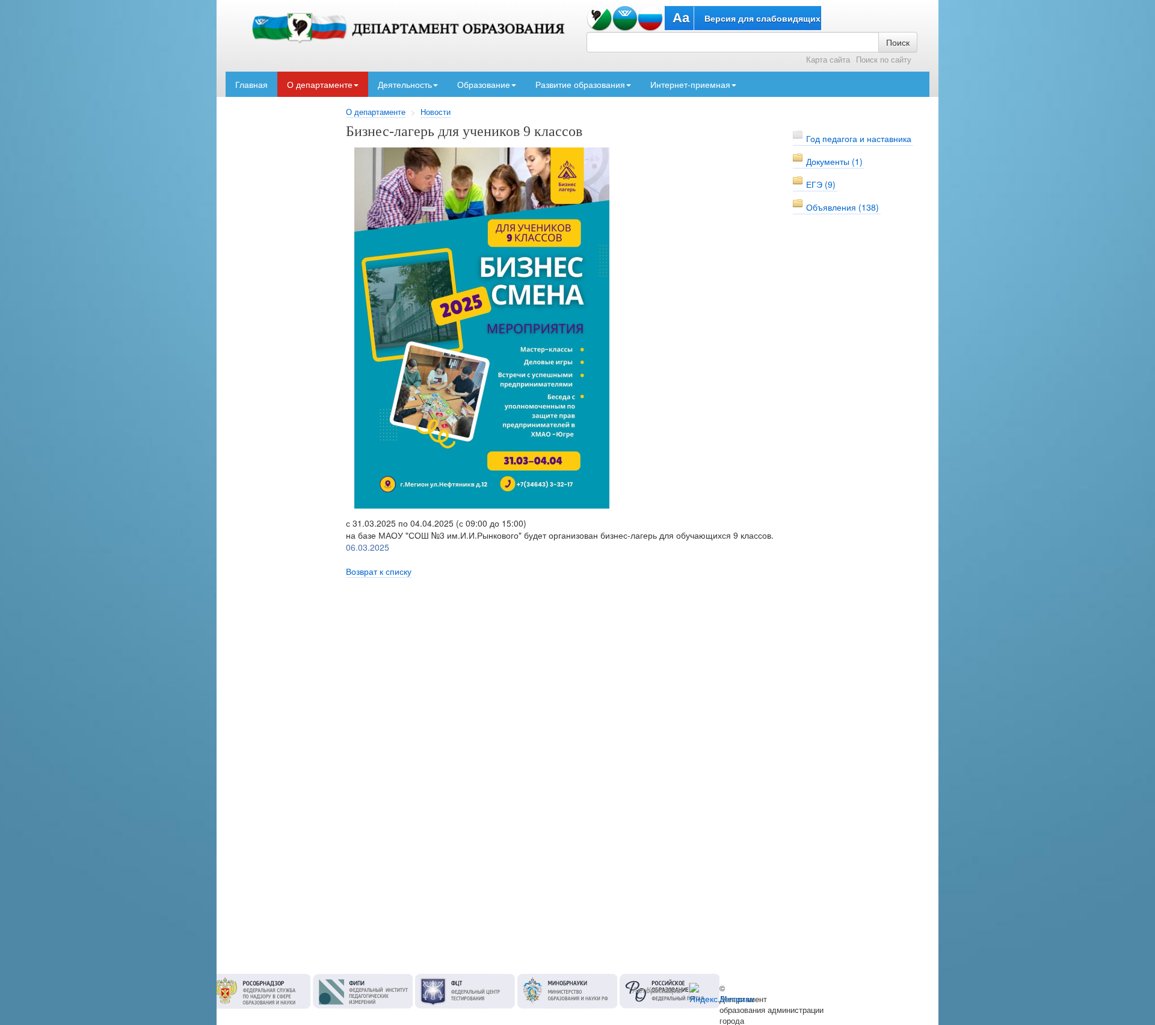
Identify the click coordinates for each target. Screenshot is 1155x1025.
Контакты (665, 989)
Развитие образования (580, 84)
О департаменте (320, 84)
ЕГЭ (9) (821, 184)
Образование (483, 84)
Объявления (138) (842, 207)
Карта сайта (828, 59)
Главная (251, 84)
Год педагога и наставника (858, 138)
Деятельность (405, 84)
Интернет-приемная (690, 84)
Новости (435, 112)
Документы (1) (834, 161)
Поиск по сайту (883, 59)
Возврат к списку (378, 571)
